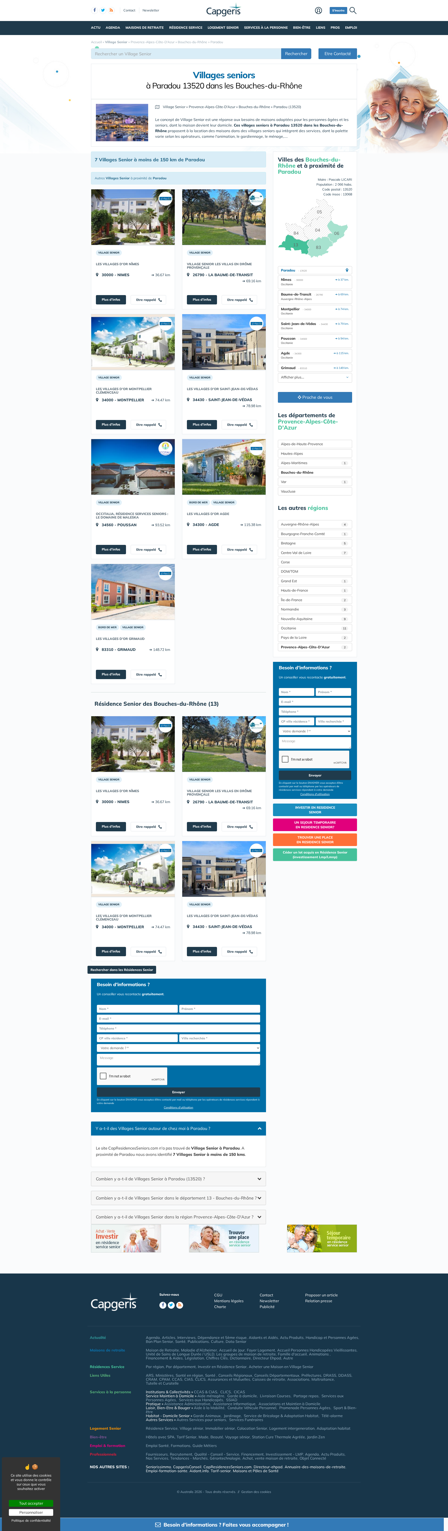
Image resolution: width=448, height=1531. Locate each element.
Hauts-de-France (313, 590)
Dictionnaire (240, 1358)
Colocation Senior (252, 1428)
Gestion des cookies (256, 1492)
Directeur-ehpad (268, 1466)
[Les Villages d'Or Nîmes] (133, 217)
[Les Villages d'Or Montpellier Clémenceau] (133, 342)
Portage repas (306, 1395)
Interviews (186, 1337)
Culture (217, 1341)
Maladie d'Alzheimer (199, 1350)
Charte (220, 1306)
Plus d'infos (111, 299)
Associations (298, 1379)
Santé (180, 1341)
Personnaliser (31, 1512)
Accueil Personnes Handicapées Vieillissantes (317, 1350)
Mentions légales (229, 1300)
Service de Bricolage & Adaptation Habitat (281, 1415)
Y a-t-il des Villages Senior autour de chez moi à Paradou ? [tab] (153, 1128)
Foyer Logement (261, 1350)
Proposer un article (321, 1295)
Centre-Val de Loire (313, 552)
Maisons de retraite (145, 27)
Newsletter (151, 10)
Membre (321, 11)
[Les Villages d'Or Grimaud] (133, 592)
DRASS (329, 1375)
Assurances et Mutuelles (229, 1379)
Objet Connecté (313, 1458)
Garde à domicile (242, 1395)
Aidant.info (199, 1470)
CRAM (151, 1379)
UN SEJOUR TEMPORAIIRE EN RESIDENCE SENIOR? (315, 824)
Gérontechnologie (225, 1458)
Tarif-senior (221, 1470)
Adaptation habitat (333, 1428)
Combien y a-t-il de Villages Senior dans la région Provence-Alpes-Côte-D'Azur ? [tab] (174, 1217)
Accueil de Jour (232, 1350)
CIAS (188, 1379)
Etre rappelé (146, 300)
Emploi (351, 27)
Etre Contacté (338, 53)
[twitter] (102, 10)
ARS (150, 1375)
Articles (168, 1337)
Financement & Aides (164, 1358)
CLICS (200, 1379)
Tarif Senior (186, 1437)
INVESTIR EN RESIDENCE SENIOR (315, 809)
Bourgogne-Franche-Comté (313, 534)
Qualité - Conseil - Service (216, 1454)
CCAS (177, 1379)
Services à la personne (266, 27)
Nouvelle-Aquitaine (313, 619)
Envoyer (178, 1092)
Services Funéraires (246, 1419)
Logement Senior (223, 27)
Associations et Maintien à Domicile (289, 1403)
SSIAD (231, 1399)
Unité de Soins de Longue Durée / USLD (180, 1354)
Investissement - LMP (284, 1454)
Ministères (165, 1375)
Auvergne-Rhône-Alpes (313, 524)
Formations (180, 1445)
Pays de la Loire (313, 637)
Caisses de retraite (268, 1379)
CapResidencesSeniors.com (227, 1466)
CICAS (239, 1392)
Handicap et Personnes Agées (332, 1337)
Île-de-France (313, 600)
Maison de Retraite (162, 1350)
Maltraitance (323, 1379)
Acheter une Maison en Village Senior (281, 1366)
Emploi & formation (107, 1445)
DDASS (344, 1375)
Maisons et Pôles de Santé (256, 1470)
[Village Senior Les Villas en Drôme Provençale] (224, 217)
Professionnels (103, 1454)
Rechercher (296, 53)
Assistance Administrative (187, 1403)
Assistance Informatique (234, 1403)
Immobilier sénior (220, 1428)
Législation (194, 1358)
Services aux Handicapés (201, 1399)
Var (313, 482)
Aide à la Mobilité (209, 1407)
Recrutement (181, 1454)
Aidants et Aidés (263, 1337)
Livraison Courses (275, 1395)
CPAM (164, 1379)
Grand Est (313, 581)
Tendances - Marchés (189, 1458)
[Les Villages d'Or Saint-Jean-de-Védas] (224, 342)
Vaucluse (288, 491)
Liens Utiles (100, 1375)
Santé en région (189, 1375)
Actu (95, 27)
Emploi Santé (157, 1445)
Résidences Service (107, 1367)
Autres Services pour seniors (201, 1419)
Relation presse (318, 1300)
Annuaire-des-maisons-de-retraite (315, 1466)
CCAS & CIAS (205, 1392)
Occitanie (313, 628)
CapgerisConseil (187, 1466)
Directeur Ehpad (267, 1358)
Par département (181, 1366)
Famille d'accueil (292, 1354)
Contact (129, 10)
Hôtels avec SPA (160, 1437)
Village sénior (191, 1428)
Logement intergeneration (292, 1428)
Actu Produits (292, 1337)
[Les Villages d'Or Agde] (224, 467)
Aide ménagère (210, 1395)
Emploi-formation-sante (166, 1470)
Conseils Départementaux (276, 1375)
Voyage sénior (237, 1437)
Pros (335, 27)
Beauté (216, 1437)
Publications (198, 1341)
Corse (285, 562)
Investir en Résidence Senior (222, 1366)
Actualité (98, 1337)
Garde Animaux (207, 1415)
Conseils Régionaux (235, 1375)
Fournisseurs (157, 1454)
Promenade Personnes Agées (304, 1407)
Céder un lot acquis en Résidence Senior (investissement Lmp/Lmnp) (315, 854)
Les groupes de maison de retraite (246, 1354)
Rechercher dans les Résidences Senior (122, 970)
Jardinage (232, 1415)
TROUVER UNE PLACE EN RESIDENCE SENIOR (315, 839)
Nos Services (157, 1458)
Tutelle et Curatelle (162, 1383)
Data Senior (236, 1341)
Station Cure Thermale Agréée (278, 1437)
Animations (319, 1354)
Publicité (267, 1306)
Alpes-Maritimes (313, 463)
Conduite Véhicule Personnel (252, 1407)
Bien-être (301, 27)
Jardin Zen (316, 1437)
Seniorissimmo (158, 1466)
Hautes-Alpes (292, 453)
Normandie (313, 609)
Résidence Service (185, 27)
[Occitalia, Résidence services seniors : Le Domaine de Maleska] (133, 467)
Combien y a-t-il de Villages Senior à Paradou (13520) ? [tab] (150, 1179)
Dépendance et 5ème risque (222, 1337)
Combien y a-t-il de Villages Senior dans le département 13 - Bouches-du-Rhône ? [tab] (176, 1197)
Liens (320, 27)
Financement (252, 1454)
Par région (155, 1366)
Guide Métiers (204, 1445)
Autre (288, 1358)
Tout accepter (31, 1503)
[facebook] (94, 10)
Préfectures (311, 1375)
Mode (203, 1437)
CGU (218, 1295)
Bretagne (313, 543)
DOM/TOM (289, 571)
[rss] (111, 10)
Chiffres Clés (217, 1358)
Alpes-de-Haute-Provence (302, 444)
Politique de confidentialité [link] (31, 1520)
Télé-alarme (332, 1415)
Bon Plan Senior (159, 1341)
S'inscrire (338, 10)
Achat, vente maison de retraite (270, 1458)
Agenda (113, 27)
